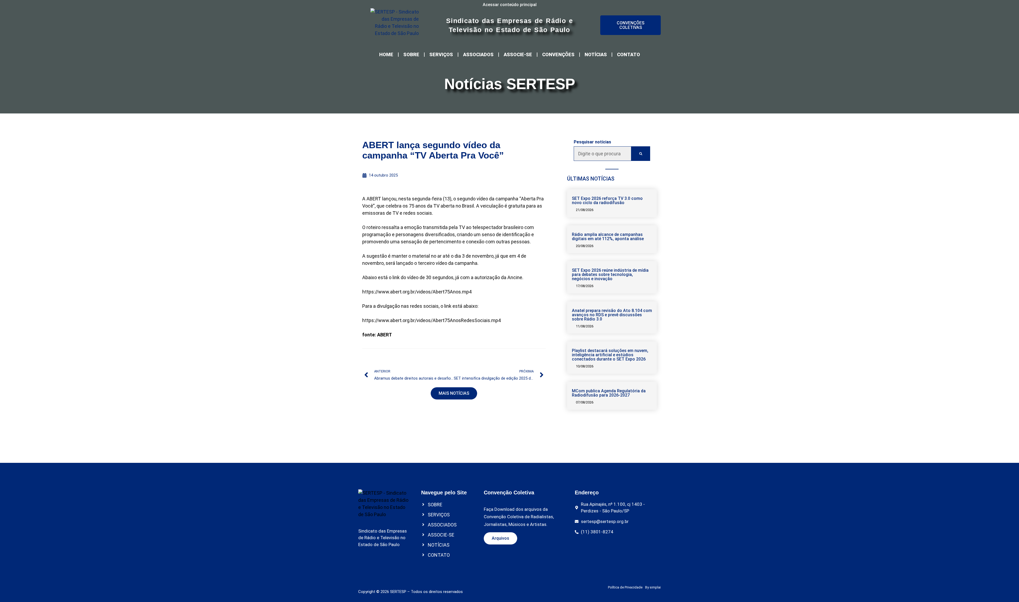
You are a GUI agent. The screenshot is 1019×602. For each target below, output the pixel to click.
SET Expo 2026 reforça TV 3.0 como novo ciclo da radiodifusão (607, 200)
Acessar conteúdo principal (510, 4)
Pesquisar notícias (592, 142)
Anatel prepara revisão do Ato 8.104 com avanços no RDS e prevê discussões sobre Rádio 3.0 (612, 315)
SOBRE (411, 54)
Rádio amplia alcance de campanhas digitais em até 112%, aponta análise (608, 236)
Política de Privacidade (625, 587)
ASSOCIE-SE (518, 54)
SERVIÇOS (441, 54)
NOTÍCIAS (596, 54)
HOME (386, 54)
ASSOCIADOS (478, 54)
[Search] (640, 153)
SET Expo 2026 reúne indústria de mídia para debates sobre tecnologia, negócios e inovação (610, 274)
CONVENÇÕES (558, 54)
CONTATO (628, 54)
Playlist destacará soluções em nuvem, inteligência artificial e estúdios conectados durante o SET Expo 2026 (610, 355)
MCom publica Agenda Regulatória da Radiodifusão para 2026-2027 (609, 393)
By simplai (653, 587)
